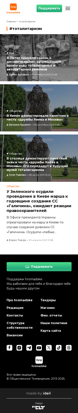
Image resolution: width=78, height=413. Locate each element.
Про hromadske (20, 300)
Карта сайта (51, 330)
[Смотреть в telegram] (29, 348)
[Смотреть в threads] (69, 348)
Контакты (15, 315)
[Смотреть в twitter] (49, 348)
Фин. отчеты (51, 315)
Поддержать (49, 8)
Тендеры (48, 300)
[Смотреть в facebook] (9, 348)
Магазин (48, 308)
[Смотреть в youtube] (39, 348)
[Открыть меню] (68, 8)
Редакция (15, 308)
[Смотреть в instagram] (19, 348)
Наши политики (54, 323)
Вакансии (15, 335)
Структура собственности (20, 325)
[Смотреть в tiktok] (59, 348)
